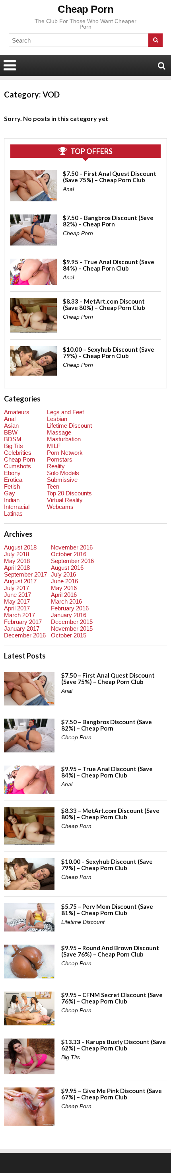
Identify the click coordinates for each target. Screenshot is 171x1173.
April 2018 (17, 567)
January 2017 (21, 628)
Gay (9, 493)
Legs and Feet (65, 412)
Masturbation (64, 439)
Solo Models (63, 473)
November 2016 (72, 547)
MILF (53, 445)
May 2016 (64, 588)
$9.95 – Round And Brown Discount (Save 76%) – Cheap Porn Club (110, 951)
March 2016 (66, 601)
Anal (68, 189)
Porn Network (65, 452)
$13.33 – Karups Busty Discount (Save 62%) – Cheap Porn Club (113, 1045)
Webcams (60, 506)
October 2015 (68, 635)
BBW (10, 432)
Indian (11, 500)
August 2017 (20, 581)
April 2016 (64, 594)
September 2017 (25, 574)
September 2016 (72, 560)
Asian (11, 425)
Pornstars (59, 459)
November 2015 (72, 628)
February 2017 (23, 621)
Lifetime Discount (69, 425)
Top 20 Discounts (69, 493)
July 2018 (16, 554)
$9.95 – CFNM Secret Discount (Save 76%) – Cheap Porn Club (112, 998)
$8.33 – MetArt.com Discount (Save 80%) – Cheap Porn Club (104, 304)
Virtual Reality (65, 500)
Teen (53, 486)
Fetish (12, 486)
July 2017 (16, 588)
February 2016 (70, 608)
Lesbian (57, 418)
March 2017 (19, 615)
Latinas (13, 513)
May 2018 (17, 560)
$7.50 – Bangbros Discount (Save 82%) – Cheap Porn (108, 221)
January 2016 (68, 615)
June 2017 (17, 594)
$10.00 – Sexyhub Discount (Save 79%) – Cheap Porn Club (108, 352)
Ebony (12, 473)
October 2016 (68, 554)
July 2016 (63, 574)
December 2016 (25, 635)
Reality (56, 466)
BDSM (12, 439)
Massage (59, 432)
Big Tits (13, 445)
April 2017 (17, 608)
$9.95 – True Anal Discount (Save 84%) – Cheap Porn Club (108, 265)
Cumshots (17, 466)
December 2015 (72, 621)
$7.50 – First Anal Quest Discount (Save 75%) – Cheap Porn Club (109, 176)
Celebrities (17, 452)
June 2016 (64, 581)
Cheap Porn (85, 9)
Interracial (16, 506)
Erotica (13, 479)
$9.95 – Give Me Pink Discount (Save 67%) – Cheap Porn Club (111, 1094)
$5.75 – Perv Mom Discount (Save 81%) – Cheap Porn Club (107, 909)
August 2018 (20, 547)
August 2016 (67, 567)
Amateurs (16, 412)
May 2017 (17, 601)
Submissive (62, 479)
